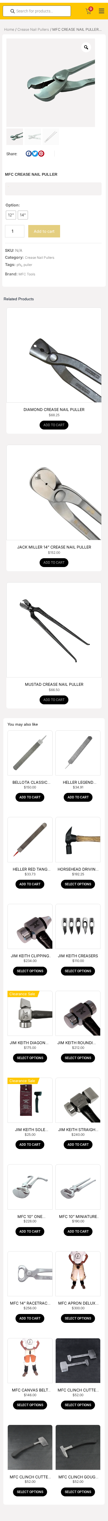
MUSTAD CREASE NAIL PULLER (54, 684)
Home (9, 29)
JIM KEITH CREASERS (78, 955)
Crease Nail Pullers (33, 29)
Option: (13, 205)
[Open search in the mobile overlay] (37, 11)
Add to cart (44, 231)
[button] (101, 11)
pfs (19, 265)
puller (28, 265)
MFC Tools (27, 274)
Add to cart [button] (54, 425)
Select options (78, 884)
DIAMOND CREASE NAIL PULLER (54, 409)
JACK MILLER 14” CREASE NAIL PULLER (54, 547)
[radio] (11, 215)
